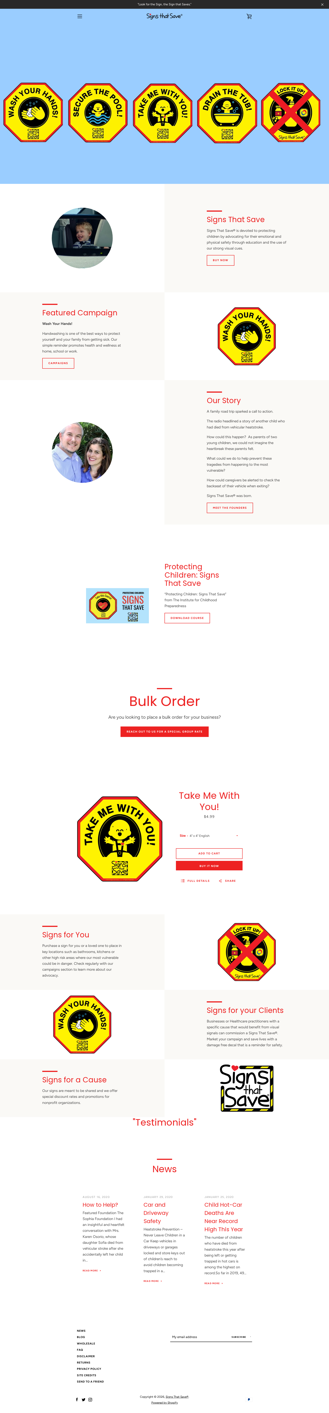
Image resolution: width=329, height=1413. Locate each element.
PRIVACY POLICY (89, 1369)
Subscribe (239, 1337)
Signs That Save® (177, 1397)
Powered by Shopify (164, 1402)
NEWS (81, 1330)
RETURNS (83, 1362)
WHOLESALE (86, 1343)
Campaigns (58, 363)
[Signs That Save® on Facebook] (77, 1399)
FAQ (80, 1350)
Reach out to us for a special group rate (165, 731)
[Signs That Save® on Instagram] (90, 1399)
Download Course (187, 618)
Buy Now (220, 260)
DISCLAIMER (86, 1356)
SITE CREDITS (86, 1375)
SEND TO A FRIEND (90, 1381)
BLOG (81, 1337)
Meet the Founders (230, 508)
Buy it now (209, 866)
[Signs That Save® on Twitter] (83, 1399)
